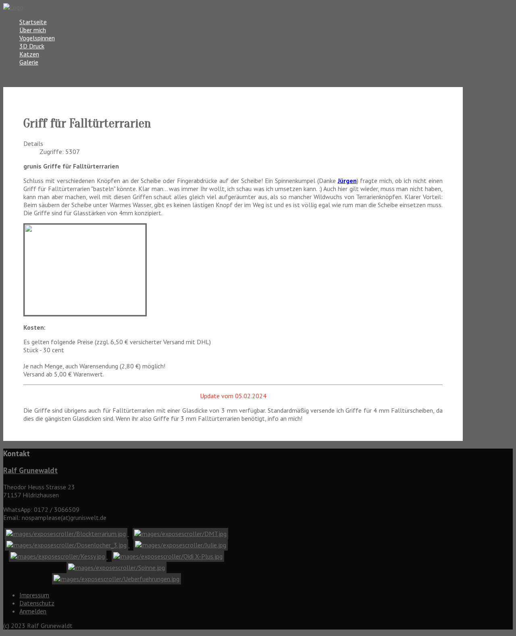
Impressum (34, 595)
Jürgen (347, 181)
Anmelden (32, 611)
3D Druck (31, 46)
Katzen (29, 54)
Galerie (28, 62)
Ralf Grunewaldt (30, 470)
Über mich (32, 30)
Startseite (33, 22)
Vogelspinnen (37, 38)
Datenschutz (36, 603)
